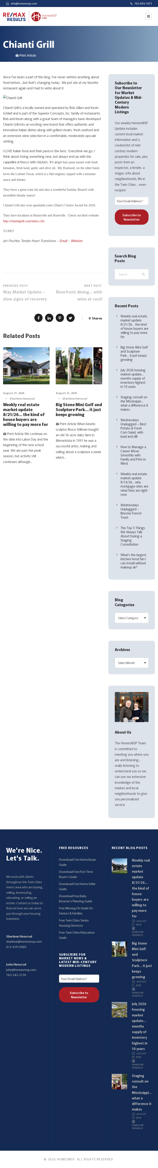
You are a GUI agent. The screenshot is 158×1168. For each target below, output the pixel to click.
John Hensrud (16, 964)
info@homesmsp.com (24, 3)
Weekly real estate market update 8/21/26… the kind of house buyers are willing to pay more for (25, 414)
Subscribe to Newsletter (131, 217)
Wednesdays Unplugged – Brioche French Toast (131, 511)
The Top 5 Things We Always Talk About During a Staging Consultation (133, 536)
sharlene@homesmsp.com (24, 941)
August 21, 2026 (13, 393)
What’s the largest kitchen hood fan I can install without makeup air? (133, 560)
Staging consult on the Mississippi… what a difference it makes (134, 403)
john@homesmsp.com (21, 969)
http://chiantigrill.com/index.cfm (23, 221)
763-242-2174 (16, 975)
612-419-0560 (16, 947)
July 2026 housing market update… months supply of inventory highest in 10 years (133, 378)
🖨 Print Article (25, 55)
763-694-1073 (143, 3)
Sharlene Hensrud (22, 398)
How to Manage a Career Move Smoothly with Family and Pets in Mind (133, 455)
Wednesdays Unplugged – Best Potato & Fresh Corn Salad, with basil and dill (133, 428)
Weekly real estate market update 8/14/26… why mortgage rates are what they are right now (134, 484)
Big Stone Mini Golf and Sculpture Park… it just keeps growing (79, 409)
